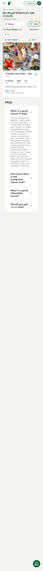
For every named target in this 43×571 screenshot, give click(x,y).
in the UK (8, 15)
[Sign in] (39, 3)
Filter (37, 23)
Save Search (13, 40)
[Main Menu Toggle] (4, 3)
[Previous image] (7, 56)
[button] (21, 56)
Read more (34, 30)
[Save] (35, 74)
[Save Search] (36, 563)
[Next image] (36, 56)
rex (8, 34)
